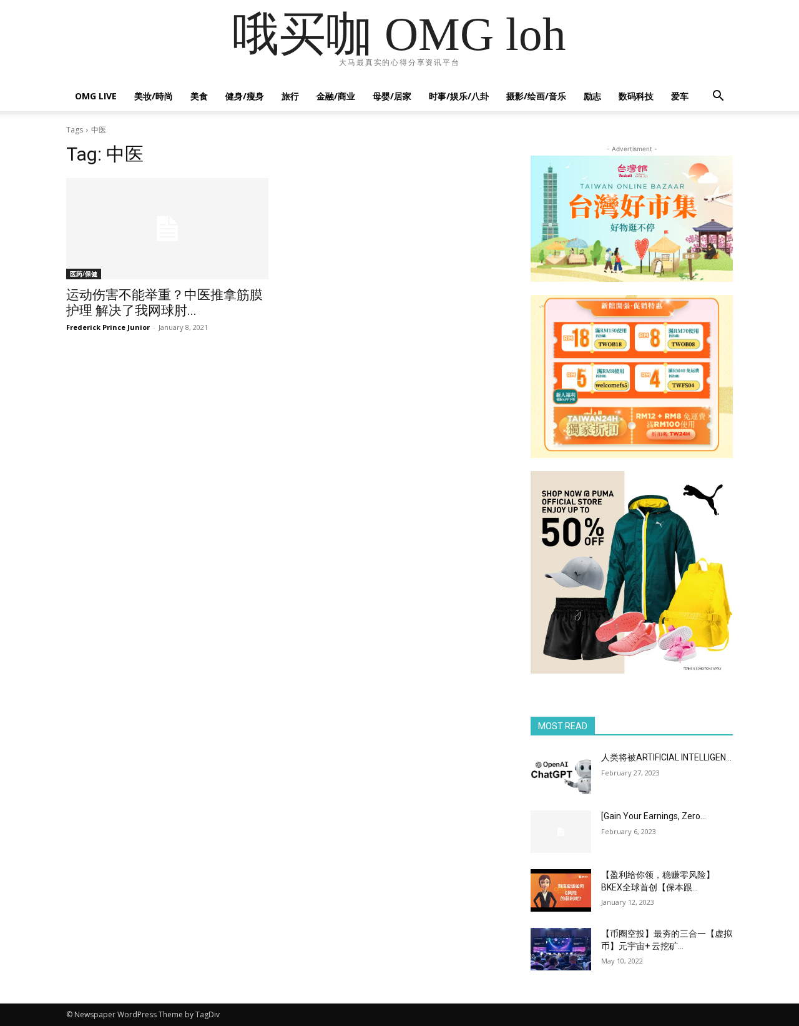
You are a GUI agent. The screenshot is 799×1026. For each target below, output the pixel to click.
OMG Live (96, 96)
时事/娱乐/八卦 (459, 96)
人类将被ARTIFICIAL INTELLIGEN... (666, 757)
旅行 (290, 96)
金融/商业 (335, 96)
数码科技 (636, 96)
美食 (199, 96)
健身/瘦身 (244, 96)
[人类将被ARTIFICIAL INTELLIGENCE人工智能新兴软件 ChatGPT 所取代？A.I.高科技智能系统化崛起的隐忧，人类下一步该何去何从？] (561, 773)
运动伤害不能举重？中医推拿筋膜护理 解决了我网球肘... (164, 302)
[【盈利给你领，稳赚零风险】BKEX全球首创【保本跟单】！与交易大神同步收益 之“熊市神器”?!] (561, 890)
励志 (592, 96)
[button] (718, 97)
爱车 (680, 96)
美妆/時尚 (153, 96)
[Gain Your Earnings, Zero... (653, 816)
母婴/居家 (392, 96)
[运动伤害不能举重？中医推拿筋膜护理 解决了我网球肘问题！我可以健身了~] (167, 228)
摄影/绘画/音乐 (536, 96)
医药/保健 (83, 273)
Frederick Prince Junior (108, 327)
